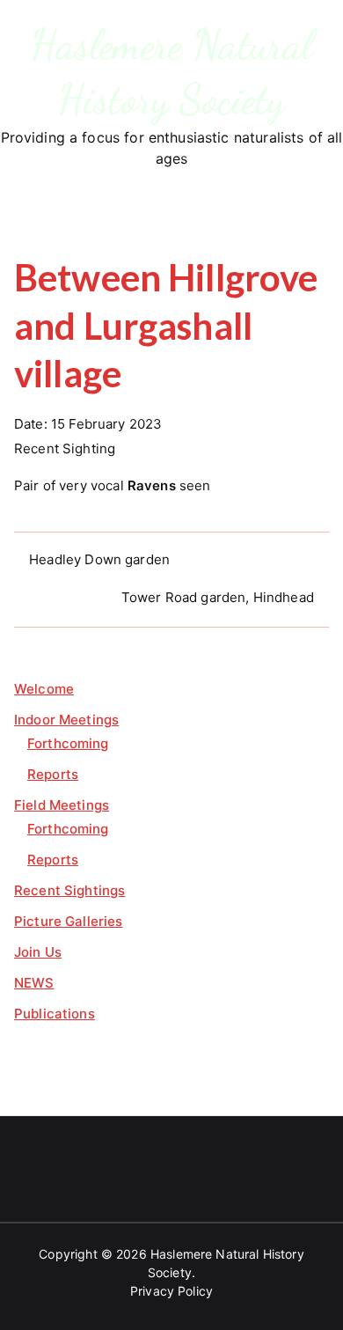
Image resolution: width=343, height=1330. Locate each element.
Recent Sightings (69, 890)
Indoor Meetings (66, 719)
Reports (52, 774)
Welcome (44, 688)
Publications (54, 1013)
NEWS (34, 982)
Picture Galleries (68, 921)
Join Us (38, 952)
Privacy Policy (171, 1290)
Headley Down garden (99, 559)
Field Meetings (61, 805)
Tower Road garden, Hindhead (217, 597)
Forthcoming (68, 743)
